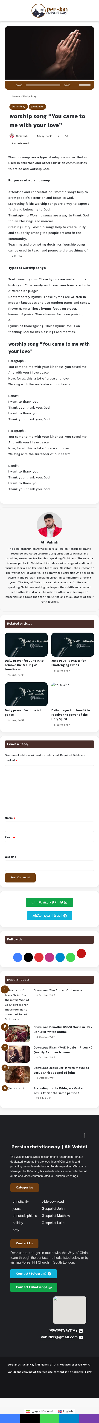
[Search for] (93, 12)
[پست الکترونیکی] (81, 953)
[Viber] (89, 1418)
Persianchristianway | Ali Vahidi (49, 1147)
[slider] (85, 85)
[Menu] (5, 12)
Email (10, 837)
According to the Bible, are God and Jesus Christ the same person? (60, 1091)
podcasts (37, 106)
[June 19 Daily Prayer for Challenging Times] (72, 645)
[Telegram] (60, 957)
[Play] (11, 85)
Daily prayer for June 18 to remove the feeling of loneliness (24, 665)
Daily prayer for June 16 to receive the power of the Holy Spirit (70, 715)
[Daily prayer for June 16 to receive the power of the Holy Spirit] (72, 694)
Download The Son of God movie (58, 990)
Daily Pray (30, 96)
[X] (28, 957)
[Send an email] (29, 136)
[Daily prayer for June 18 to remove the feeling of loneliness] (26, 645)
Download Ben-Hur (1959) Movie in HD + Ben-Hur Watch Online (63, 1030)
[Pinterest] (39, 957)
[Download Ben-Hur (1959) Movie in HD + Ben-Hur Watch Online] (17, 1033)
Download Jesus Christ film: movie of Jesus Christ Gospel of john (61, 1071)
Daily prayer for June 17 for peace (25, 713)
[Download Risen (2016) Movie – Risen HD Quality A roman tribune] (17, 1054)
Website (10, 857)
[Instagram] (49, 957)
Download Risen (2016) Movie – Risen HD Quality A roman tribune (63, 1050)
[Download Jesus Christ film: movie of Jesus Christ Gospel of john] (17, 1074)
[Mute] (75, 85)
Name (10, 818)
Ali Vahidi (21, 136)
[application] (49, 85)
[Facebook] (17, 957)
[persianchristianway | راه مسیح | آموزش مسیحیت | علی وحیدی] (49, 10)
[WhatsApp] (70, 957)
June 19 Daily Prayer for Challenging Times (68, 663)
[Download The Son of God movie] (17, 1005)
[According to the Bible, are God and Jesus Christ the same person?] (17, 1094)
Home (16, 96)
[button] (24, 1187)
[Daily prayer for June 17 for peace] (26, 694)
